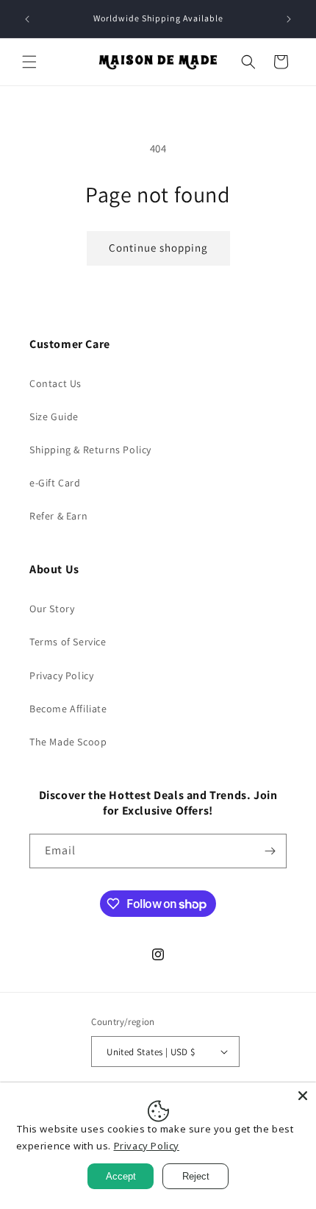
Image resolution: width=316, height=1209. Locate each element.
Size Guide (54, 416)
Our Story (51, 608)
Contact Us (55, 383)
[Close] (302, 1095)
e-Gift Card (55, 482)
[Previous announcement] (27, 19)
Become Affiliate (68, 708)
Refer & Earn (58, 515)
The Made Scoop (68, 741)
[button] (29, 62)
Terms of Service (68, 641)
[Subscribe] (270, 851)
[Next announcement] (289, 19)
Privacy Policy (61, 675)
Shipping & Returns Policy (90, 449)
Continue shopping (158, 248)
